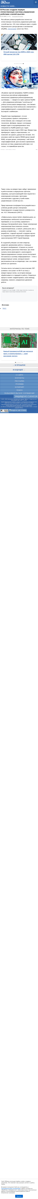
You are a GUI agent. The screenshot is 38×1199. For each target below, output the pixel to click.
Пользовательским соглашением (10, 1188)
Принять (19, 1196)
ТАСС (4, 308)
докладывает (12, 29)
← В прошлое (19, 365)
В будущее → (19, 370)
